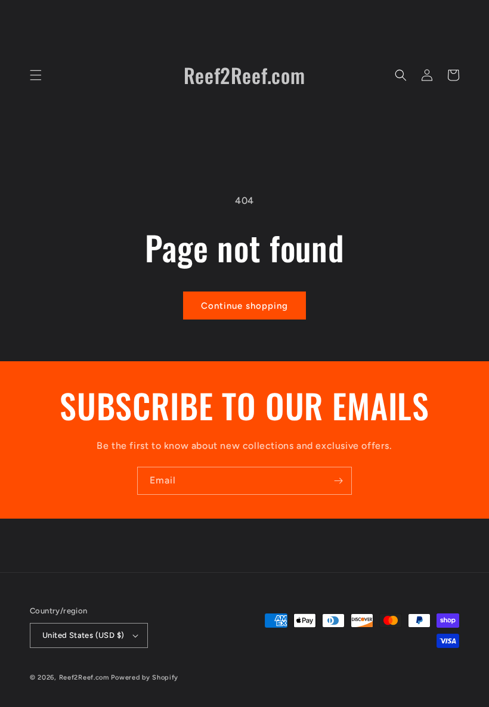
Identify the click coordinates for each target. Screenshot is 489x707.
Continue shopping (244, 305)
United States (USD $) (83, 635)
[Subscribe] (338, 481)
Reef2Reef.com (85, 677)
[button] (36, 75)
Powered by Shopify (144, 677)
